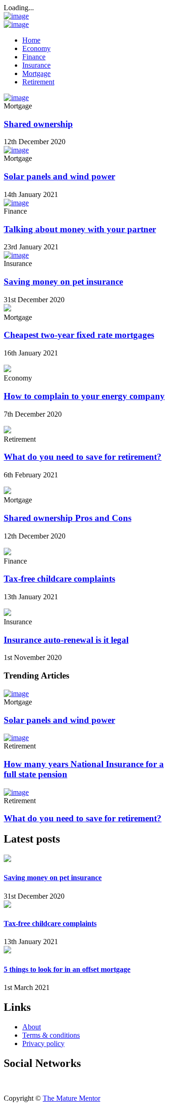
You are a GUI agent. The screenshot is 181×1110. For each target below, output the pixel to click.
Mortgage (36, 73)
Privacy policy (43, 1043)
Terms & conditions (51, 1035)
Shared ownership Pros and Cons (67, 518)
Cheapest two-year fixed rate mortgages (79, 335)
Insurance (36, 65)
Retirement (38, 82)
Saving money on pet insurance (63, 281)
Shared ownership (38, 124)
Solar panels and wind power (59, 176)
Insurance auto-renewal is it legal (66, 640)
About (31, 1027)
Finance (33, 57)
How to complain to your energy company (84, 396)
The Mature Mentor (71, 1098)
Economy (36, 48)
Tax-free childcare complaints (59, 579)
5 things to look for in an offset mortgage (67, 969)
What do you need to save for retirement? (83, 457)
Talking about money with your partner (80, 229)
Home (31, 40)
